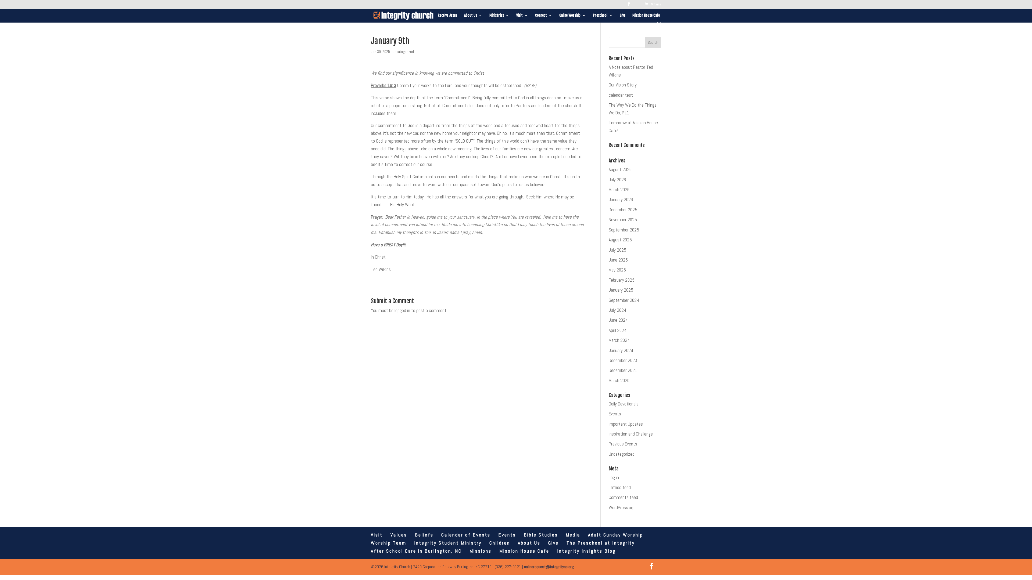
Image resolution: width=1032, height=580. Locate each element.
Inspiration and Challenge (631, 434)
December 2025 (623, 210)
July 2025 (617, 250)
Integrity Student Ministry (448, 543)
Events (615, 414)
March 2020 (619, 380)
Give (622, 15)
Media (573, 535)
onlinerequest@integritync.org (549, 567)
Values (398, 535)
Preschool (600, 15)
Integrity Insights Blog (586, 551)
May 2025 (617, 270)
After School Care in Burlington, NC (416, 551)
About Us (470, 15)
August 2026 (620, 169)
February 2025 (622, 280)
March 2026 (619, 190)
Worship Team (388, 543)
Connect (541, 15)
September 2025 (624, 230)
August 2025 (620, 240)
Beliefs (424, 535)
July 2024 (617, 310)
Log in (614, 477)
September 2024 (624, 300)
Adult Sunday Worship (615, 535)
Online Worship (569, 15)
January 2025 (621, 290)
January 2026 (621, 199)
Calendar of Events (465, 535)
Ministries (496, 15)
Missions (481, 551)
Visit (519, 15)
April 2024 (617, 330)
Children (499, 543)
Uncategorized (403, 51)
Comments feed (623, 497)
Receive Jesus (447, 15)
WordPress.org (622, 507)
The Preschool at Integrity (601, 543)
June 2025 (618, 260)
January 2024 (621, 350)
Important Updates (626, 424)
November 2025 (623, 220)
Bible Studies (541, 535)
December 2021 (623, 370)
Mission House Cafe (646, 15)
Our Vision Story (623, 85)
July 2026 (617, 180)
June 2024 (618, 320)
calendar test (621, 95)
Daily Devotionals (624, 404)
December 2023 (623, 360)
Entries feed (620, 487)
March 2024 (619, 340)
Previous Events (623, 444)
